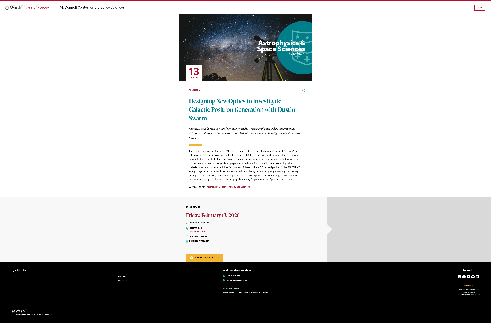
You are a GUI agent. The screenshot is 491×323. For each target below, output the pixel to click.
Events (14, 276)
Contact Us (123, 280)
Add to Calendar (198, 236)
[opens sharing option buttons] (303, 139)
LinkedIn (477, 276)
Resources (122, 276)
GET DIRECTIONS (197, 232)
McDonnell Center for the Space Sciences (92, 7)
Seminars (194, 90)
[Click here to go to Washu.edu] (19, 312)
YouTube (473, 276)
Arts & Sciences (233, 276)
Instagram (459, 276)
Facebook (464, 276)
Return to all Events (206, 258)
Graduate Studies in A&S (236, 280)
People (15, 280)
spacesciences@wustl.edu (469, 295)
